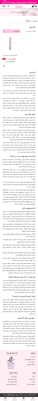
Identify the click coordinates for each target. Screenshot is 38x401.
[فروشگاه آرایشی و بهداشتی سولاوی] (19, 6)
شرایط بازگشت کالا (12, 382)
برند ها (33, 382)
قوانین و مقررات (31, 384)
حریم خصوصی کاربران (11, 384)
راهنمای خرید (13, 376)
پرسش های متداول (12, 379)
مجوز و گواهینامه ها (30, 359)
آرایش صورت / (17, 12)
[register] (36, 6)
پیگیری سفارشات (31, 364)
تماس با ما (31, 362)
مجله (33, 376)
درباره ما (33, 357)
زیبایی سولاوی (24, 12)
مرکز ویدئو (32, 379)
